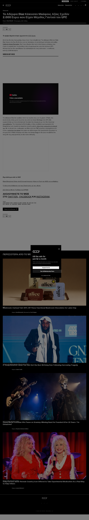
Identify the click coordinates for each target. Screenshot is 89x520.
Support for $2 (46, 267)
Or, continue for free (46, 275)
